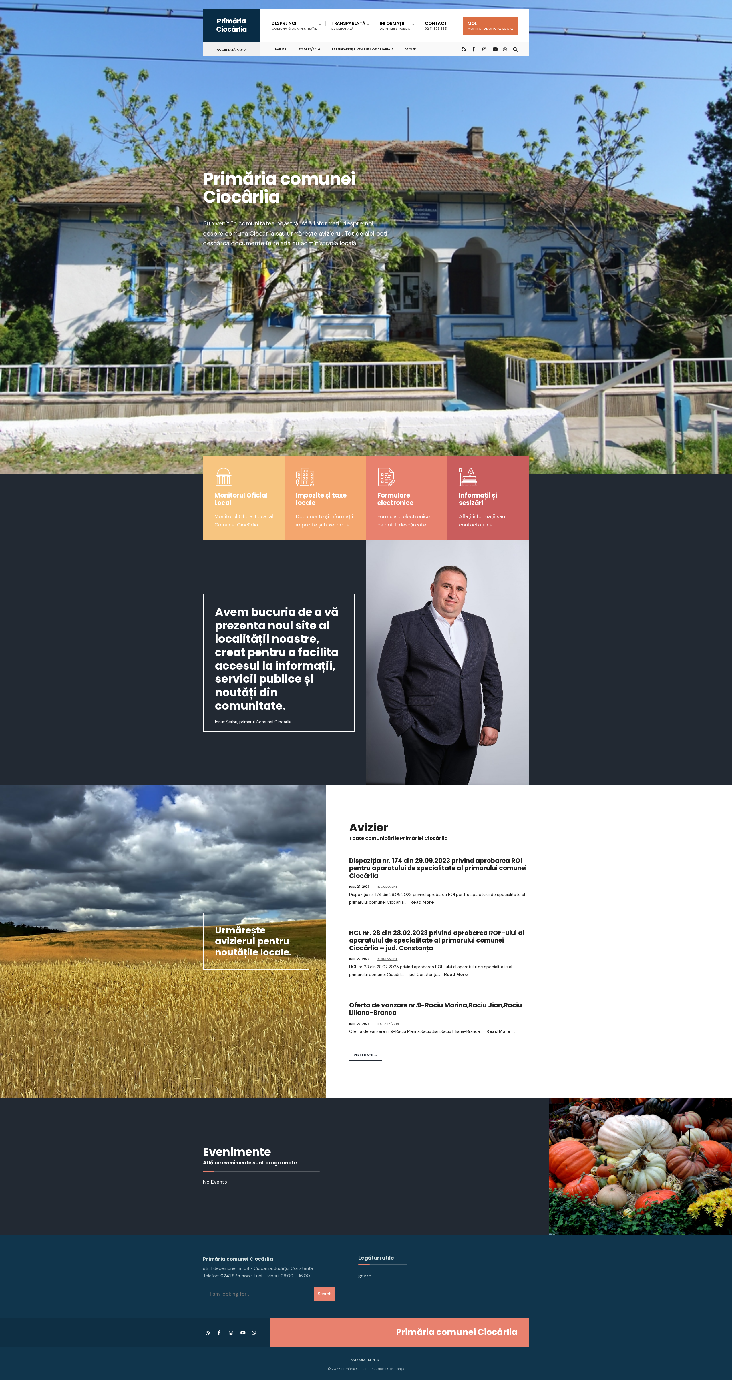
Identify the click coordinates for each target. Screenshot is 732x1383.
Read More (424, 902)
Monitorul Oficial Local (241, 499)
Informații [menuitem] (395, 25)
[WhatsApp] (505, 49)
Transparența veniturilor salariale (362, 49)
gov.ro (364, 1276)
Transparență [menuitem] (348, 25)
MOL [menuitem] (490, 25)
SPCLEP (410, 49)
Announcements (365, 1360)
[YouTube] (495, 49)
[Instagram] (484, 49)
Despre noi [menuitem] (294, 25)
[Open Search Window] (515, 49)
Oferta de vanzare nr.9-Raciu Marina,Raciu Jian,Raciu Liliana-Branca (435, 1009)
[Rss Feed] (464, 49)
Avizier (280, 49)
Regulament (387, 886)
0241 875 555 (235, 1276)
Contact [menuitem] (436, 25)
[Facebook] (474, 49)
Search (324, 1294)
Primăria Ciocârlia (231, 25)
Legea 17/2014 (308, 49)
